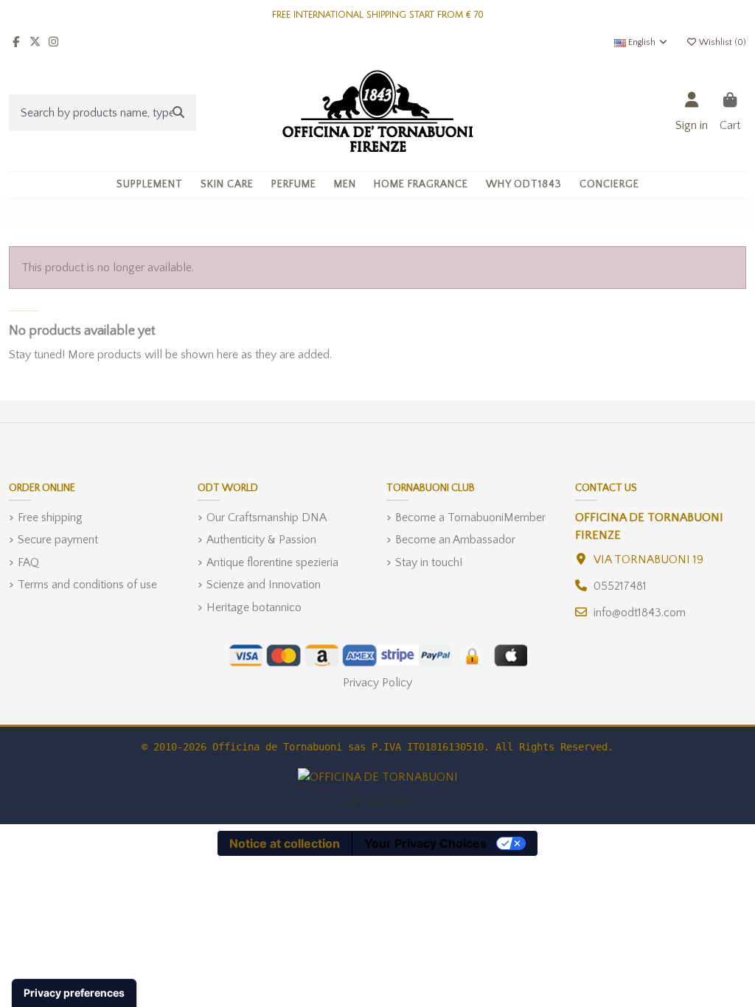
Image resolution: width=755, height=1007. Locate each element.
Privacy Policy (377, 682)
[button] (227, 185)
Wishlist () (721, 42)
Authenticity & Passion (261, 539)
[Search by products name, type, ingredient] (178, 112)
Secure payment (58, 539)
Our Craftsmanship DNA (266, 517)
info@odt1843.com (640, 612)
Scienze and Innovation (263, 584)
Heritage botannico (254, 607)
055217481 (620, 586)
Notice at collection (284, 843)
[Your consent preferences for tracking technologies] (74, 993)
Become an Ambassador (455, 539)
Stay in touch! (428, 562)
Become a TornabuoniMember (470, 517)
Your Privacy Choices (425, 843)
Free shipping (50, 517)
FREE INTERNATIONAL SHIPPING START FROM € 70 (378, 15)
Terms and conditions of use (87, 584)
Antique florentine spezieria (272, 562)
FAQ (28, 562)
